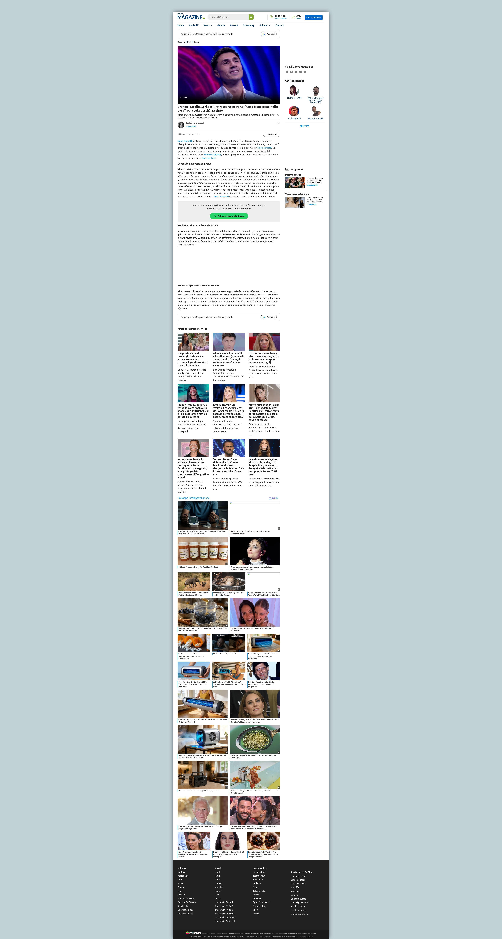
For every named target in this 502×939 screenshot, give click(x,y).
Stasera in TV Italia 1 (225, 921)
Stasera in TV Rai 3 (224, 910)
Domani (181, 887)
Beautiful (295, 887)
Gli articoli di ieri (185, 913)
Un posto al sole (298, 899)
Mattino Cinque (298, 906)
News (206, 25)
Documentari (259, 906)
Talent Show (259, 876)
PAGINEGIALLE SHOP (235, 933)
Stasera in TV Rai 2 (224, 906)
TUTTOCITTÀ (268, 933)
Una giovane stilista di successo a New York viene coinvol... (315, 199)
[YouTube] (296, 71)
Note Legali (202, 936)
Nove (217, 898)
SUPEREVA (312, 933)
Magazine (181, 42)
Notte (180, 883)
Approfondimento (261, 902)
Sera (180, 879)
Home (181, 25)
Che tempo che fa (299, 914)
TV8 (217, 895)
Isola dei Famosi (298, 883)
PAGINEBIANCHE (257, 933)
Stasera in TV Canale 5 (225, 917)
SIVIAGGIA (283, 933)
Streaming (248, 25)
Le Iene (294, 895)
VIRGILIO (212, 933)
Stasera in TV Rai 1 (224, 902)
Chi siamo (193, 936)
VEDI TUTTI (304, 126)
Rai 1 (217, 872)
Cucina (256, 895)
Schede (263, 25)
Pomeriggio (183, 876)
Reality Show (259, 872)
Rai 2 (217, 876)
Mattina (181, 872)
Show (255, 910)
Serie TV (181, 895)
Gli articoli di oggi (186, 910)
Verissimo (295, 891)
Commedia (311, 204)
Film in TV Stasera (186, 898)
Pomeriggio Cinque (300, 902)
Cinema (234, 25)
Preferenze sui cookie (231, 936)
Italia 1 (218, 891)
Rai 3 (217, 879)
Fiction (256, 887)
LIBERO (180, 14)
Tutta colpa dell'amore (297, 194)
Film (179, 891)
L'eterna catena (293, 174)
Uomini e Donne (298, 876)
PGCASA (247, 933)
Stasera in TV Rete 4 (225, 913)
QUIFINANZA (292, 933)
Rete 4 (218, 883)
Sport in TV (183, 906)
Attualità (257, 898)
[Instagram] (291, 71)
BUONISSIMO (302, 933)
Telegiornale (259, 891)
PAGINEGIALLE (221, 933)
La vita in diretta (299, 910)
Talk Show (258, 879)
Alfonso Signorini (212, 154)
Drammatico (312, 185)
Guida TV (193, 25)
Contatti (279, 25)
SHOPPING (281, 17)
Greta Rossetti (221, 196)
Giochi (256, 913)
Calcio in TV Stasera (187, 902)
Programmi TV (260, 868)
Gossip (196, 42)
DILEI (276, 933)
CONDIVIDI (270, 134)
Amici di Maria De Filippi (302, 872)
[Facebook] (286, 71)
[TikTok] (305, 71)
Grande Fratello (298, 880)
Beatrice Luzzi (209, 158)
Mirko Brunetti (185, 141)
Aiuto (242, 936)
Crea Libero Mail (313, 17)
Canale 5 (219, 887)
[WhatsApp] (300, 71)
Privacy (209, 936)
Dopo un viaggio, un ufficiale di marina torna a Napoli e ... (315, 180)
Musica (221, 25)
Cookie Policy (218, 936)
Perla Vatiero (264, 148)
